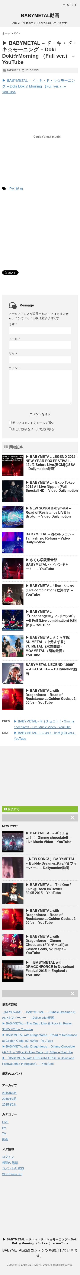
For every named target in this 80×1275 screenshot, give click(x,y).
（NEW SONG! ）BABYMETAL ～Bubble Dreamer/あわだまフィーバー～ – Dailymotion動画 (52, 863)
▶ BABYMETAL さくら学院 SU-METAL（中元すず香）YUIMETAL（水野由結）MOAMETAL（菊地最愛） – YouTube (49, 646)
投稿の (10, 1162)
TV (4, 1133)
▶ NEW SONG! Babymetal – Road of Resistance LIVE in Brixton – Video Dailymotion (48, 512)
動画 (19, 189)
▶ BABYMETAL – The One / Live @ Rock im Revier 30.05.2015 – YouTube (48, 889)
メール (14, 339)
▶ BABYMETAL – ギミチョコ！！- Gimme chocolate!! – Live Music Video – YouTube (48, 837)
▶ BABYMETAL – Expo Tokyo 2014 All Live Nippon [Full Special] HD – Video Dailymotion (52, 486)
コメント (15, 368)
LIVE (5, 1122)
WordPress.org (12, 1174)
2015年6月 (9, 1093)
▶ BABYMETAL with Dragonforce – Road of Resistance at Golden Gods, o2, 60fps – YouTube (51, 696)
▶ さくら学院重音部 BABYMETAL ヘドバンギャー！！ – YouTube (47, 564)
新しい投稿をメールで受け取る (33, 429)
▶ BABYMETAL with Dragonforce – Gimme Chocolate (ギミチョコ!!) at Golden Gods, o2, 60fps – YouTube (47, 945)
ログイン (8, 1156)
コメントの (13, 1168)
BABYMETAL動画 (40, 15)
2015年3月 (9, 1098)
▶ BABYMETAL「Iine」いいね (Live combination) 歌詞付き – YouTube (50, 590)
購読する (13, 809)
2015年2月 (9, 1104)
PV (11, 189)
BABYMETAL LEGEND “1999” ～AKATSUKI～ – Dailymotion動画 (52, 669)
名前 (13, 324)
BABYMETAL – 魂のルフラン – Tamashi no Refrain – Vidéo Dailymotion (50, 538)
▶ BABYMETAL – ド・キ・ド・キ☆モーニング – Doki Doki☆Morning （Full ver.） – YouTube (38, 86)
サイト (13, 353)
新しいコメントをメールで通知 (33, 423)
